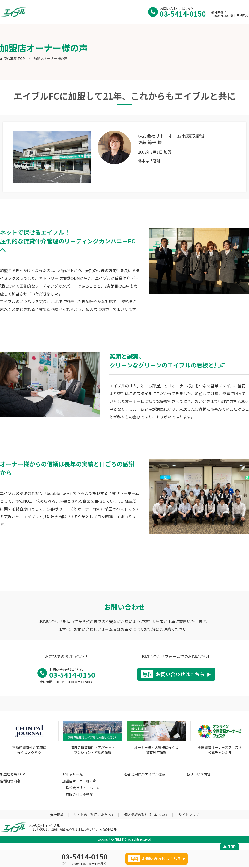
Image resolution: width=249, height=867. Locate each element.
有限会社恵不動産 (79, 794)
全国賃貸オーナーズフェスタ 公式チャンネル (220, 750)
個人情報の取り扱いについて (146, 814)
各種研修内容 (10, 780)
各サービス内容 (199, 774)
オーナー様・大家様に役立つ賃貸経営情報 (156, 750)
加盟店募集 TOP (12, 58)
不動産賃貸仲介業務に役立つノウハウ (29, 750)
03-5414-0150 (183, 13)
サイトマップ (188, 814)
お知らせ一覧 (72, 774)
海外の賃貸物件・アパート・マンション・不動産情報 (93, 750)
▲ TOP (229, 846)
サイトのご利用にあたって (94, 814)
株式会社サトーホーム (83, 787)
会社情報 (57, 814)
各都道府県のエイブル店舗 (144, 774)
